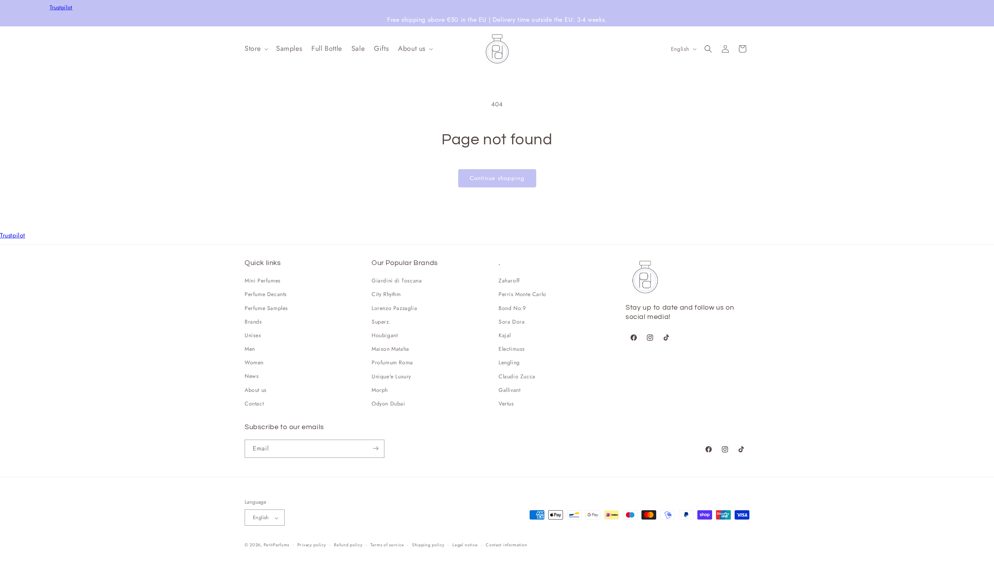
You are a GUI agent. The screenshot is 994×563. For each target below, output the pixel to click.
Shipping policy (428, 545)
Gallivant (509, 390)
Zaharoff (509, 281)
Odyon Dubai (388, 404)
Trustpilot (61, 7)
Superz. (381, 322)
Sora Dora (512, 322)
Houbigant (385, 336)
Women (254, 363)
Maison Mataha (390, 349)
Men (250, 349)
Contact (254, 404)
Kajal (505, 336)
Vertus (506, 404)
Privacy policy (311, 545)
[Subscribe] (375, 448)
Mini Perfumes (263, 281)
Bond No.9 (512, 308)
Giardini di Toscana (397, 281)
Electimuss (512, 349)
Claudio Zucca (517, 376)
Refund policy (348, 545)
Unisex (253, 336)
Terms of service (387, 545)
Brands (253, 322)
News (252, 376)
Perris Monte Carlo (522, 294)
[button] (255, 49)
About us (256, 390)
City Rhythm (386, 294)
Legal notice (465, 545)
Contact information (506, 545)
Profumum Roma (392, 363)
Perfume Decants (266, 294)
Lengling (509, 363)
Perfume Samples (266, 308)
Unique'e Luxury (391, 376)
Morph (380, 390)
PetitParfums (276, 545)
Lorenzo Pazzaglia (394, 308)
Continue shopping (497, 178)
